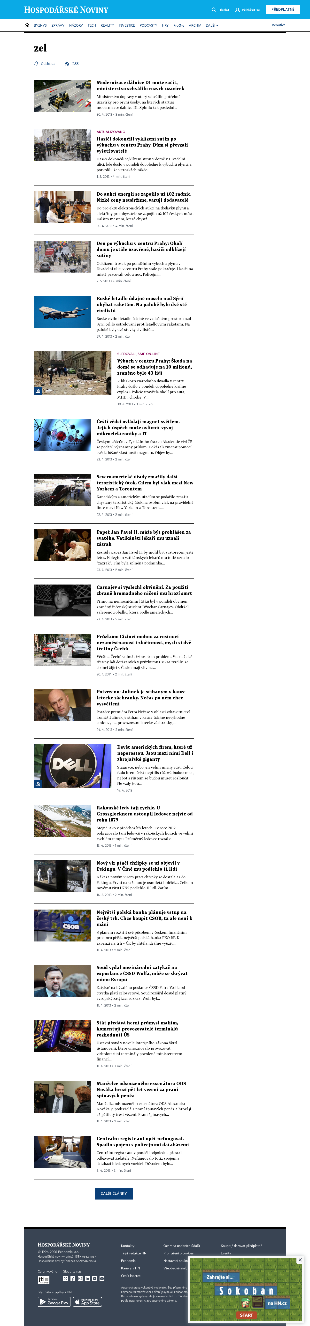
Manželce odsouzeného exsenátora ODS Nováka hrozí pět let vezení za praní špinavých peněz (141, 1090)
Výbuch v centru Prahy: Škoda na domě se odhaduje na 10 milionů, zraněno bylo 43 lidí (154, 367)
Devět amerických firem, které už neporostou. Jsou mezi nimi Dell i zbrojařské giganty (155, 753)
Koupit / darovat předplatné (241, 1246)
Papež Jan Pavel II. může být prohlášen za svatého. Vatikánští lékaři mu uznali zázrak (144, 538)
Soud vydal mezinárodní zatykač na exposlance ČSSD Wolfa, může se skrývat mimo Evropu (142, 974)
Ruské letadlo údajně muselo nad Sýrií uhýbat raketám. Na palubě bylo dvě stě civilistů (142, 305)
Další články (114, 1193)
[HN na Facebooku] (72, 1278)
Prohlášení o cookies (178, 1253)
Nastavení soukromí (178, 1261)
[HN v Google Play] (54, 1302)
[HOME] (27, 25)
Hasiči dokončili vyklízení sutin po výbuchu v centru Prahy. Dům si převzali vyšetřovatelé (142, 145)
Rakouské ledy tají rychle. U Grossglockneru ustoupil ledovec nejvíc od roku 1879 (145, 814)
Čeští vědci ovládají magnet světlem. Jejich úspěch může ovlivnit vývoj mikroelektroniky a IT (138, 428)
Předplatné (282, 9)
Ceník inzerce (130, 1276)
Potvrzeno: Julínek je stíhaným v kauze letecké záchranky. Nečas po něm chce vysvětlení (141, 698)
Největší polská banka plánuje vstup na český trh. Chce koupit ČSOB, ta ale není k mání (144, 919)
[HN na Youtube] (102, 1278)
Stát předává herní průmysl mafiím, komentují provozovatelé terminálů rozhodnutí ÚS (137, 1029)
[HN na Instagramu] (80, 1278)
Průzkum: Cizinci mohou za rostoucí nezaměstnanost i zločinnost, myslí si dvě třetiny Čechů (144, 643)
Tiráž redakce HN (134, 1253)
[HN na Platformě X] (65, 1278)
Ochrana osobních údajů (181, 1246)
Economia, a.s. (68, 1252)
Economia (128, 1261)
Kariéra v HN (130, 1268)
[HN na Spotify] (94, 1278)
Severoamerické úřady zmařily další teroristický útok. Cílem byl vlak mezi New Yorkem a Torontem (145, 483)
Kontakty (127, 1246)
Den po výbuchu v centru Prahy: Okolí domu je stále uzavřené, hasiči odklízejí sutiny (141, 250)
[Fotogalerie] (38, 391)
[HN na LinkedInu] (87, 1278)
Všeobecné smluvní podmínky (185, 1268)
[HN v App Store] (87, 1302)
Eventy (226, 1253)
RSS (75, 63)
